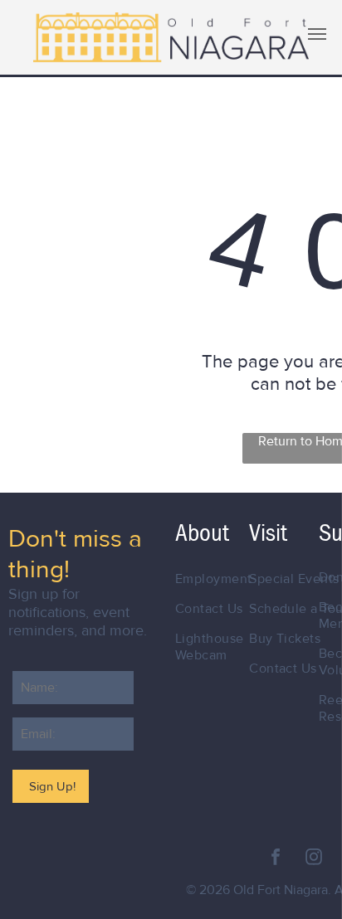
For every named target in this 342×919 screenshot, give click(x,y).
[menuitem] (228, 579)
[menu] (317, 34)
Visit (268, 532)
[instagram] (313, 858)
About (202, 532)
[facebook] (275, 858)
